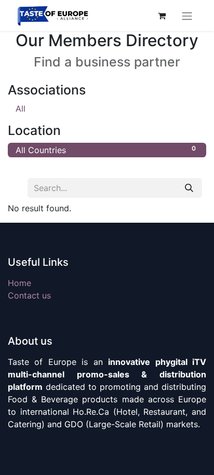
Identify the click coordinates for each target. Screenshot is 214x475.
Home (19, 283)
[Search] (189, 188)
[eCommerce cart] (161, 15)
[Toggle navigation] (187, 15)
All (20, 108)
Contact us (29, 295)
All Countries (106, 149)
